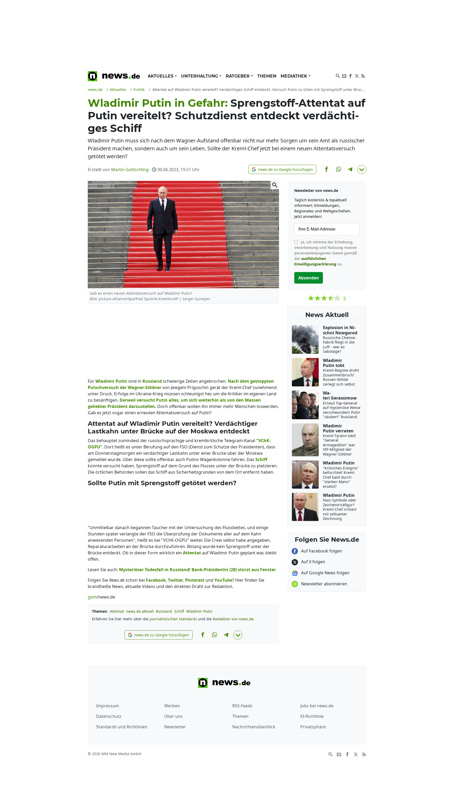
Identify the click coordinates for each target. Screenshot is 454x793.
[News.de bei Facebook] (350, 75)
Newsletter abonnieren (323, 584)
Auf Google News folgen (324, 573)
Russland (164, 611)
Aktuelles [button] (161, 76)
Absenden (308, 278)
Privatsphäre (313, 727)
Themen (266, 76)
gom (92, 597)
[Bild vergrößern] (275, 185)
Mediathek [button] (294, 76)
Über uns (173, 716)
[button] (282, 169)
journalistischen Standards (173, 618)
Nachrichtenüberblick (253, 727)
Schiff (179, 611)
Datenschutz (108, 716)
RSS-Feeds (242, 706)
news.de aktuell (140, 611)
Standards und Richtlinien (121, 727)
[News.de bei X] (357, 75)
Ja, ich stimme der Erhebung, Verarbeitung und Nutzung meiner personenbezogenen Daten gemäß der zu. (325, 253)
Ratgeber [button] (238, 76)
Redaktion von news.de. (234, 618)
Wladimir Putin (199, 611)
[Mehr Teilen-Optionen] (361, 169)
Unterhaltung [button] (200, 76)
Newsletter (175, 727)
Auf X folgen (312, 562)
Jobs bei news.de (316, 706)
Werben (172, 706)
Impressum (107, 706)
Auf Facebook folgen (321, 551)
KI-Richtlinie (312, 716)
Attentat (117, 611)
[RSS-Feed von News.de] (363, 75)
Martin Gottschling (130, 169)
